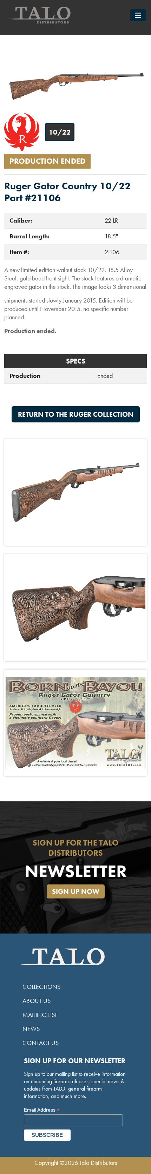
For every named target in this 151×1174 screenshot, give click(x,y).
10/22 (60, 132)
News (31, 1029)
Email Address (42, 1110)
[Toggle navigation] (138, 15)
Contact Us (40, 1043)
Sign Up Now (75, 891)
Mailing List (39, 1015)
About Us (36, 1001)
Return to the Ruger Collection (75, 414)
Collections (41, 987)
